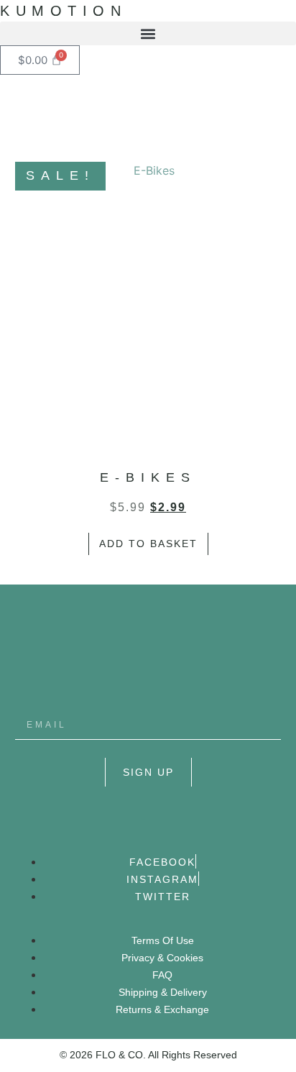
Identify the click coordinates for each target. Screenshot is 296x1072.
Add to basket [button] (148, 543)
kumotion (63, 11)
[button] (148, 33)
